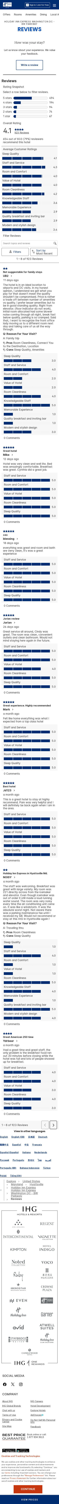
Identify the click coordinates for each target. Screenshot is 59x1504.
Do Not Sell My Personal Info (43, 1421)
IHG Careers (37, 1401)
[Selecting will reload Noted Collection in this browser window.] (18, 1261)
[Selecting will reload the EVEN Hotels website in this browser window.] (18, 1300)
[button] (54, 5)
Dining (43, 14)
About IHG (7, 1401)
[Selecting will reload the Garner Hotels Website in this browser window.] (47, 1313)
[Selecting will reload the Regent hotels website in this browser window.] (47, 1222)
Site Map (6, 1426)
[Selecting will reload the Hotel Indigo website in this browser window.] (47, 1248)
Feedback (36, 1426)
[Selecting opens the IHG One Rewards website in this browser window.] (29, 1363)
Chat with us (8, 1410)
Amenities (30, 14)
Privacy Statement (18, 1478)
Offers (6, 14)
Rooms (18, 14)
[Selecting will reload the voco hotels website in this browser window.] (47, 1261)
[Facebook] (5, 1384)
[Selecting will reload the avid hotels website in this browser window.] (18, 1326)
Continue (28, 1489)
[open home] (2, 1190)
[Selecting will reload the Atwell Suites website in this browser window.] (47, 1326)
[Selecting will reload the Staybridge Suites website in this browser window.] (18, 1339)
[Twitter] (13, 1384)
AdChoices (36, 1415)
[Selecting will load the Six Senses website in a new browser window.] (18, 1222)
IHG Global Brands (11, 1406)
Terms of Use (9, 1415)
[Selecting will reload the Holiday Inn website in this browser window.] (18, 1313)
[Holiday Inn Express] (7, 4)
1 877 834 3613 (35, 1437)
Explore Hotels (38, 1410)
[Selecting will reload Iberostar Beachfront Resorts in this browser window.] (18, 1287)
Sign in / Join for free (39, 5)
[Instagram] (21, 1384)
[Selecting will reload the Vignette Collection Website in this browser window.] (47, 1235)
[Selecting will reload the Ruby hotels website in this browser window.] (18, 1274)
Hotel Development (41, 1406)
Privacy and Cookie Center (12, 1420)
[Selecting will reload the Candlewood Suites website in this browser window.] (29, 1352)
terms (7, 1472)
